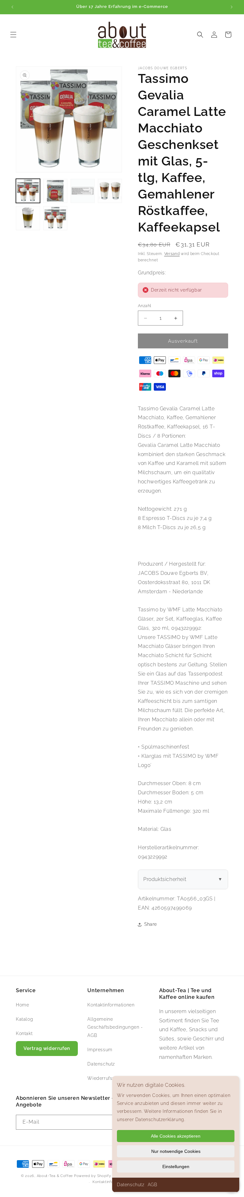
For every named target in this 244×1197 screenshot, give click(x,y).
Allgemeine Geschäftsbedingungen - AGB (115, 1027)
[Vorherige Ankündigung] (12, 7)
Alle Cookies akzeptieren (175, 1136)
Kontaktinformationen (110, 1004)
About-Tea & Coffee (55, 1176)
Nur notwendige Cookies (175, 1151)
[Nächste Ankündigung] (232, 7)
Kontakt (24, 1033)
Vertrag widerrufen (47, 1048)
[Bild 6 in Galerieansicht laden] (55, 218)
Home (22, 1004)
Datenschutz (131, 1184)
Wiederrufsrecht (105, 1078)
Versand (172, 254)
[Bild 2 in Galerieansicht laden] (55, 191)
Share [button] (150, 924)
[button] (13, 35)
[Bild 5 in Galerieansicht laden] (28, 218)
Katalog (24, 1019)
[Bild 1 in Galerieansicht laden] (28, 191)
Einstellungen (175, 1166)
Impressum (99, 1049)
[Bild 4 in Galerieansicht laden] (110, 191)
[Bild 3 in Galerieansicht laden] (83, 191)
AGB (152, 1184)
